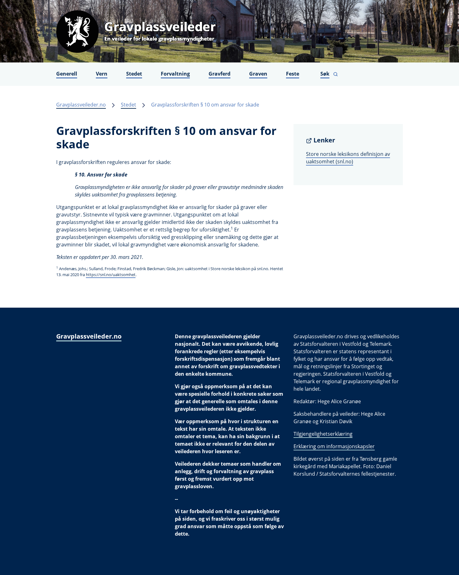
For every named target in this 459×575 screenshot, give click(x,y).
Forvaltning (175, 73)
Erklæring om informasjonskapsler (334, 446)
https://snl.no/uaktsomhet (111, 274)
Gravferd (219, 73)
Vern (101, 73)
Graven (258, 73)
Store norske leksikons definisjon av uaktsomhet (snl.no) (348, 158)
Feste (292, 73)
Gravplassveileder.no (81, 104)
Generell (66, 73)
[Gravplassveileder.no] (229, 31)
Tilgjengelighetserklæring (323, 433)
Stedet (134, 73)
